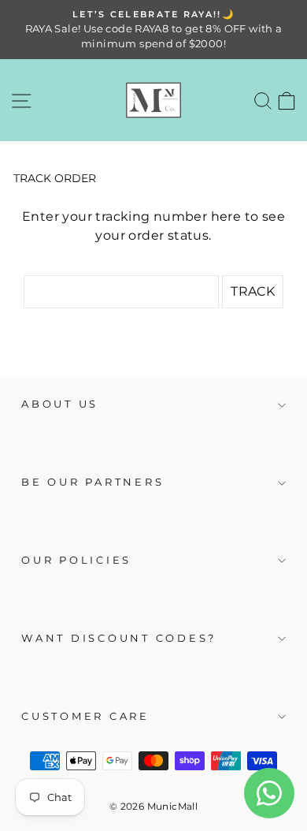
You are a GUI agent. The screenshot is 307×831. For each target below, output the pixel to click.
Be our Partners (92, 482)
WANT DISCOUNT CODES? (118, 638)
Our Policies (76, 560)
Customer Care (85, 716)
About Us (59, 404)
